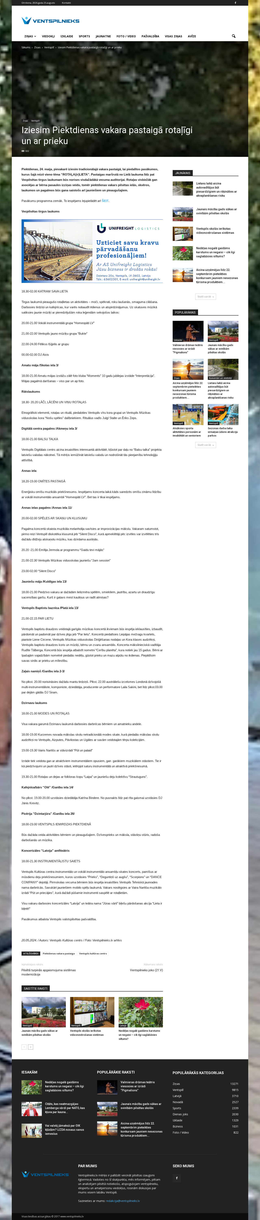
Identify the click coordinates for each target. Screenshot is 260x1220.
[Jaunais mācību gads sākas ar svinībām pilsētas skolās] (44, 1012)
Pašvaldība (150, 36)
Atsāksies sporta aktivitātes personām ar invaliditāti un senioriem (187, 432)
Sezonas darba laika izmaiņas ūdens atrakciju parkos (223, 432)
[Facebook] (235, 2)
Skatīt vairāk (204, 296)
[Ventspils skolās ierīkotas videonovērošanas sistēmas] (92, 1012)
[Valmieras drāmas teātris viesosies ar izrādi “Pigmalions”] (188, 331)
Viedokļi (48, 36)
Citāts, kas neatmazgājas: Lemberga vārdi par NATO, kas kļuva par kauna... (65, 1108)
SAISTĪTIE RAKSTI (35, 988)
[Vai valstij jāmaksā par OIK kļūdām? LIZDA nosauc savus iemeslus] (32, 1131)
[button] (233, 36)
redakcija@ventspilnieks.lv (123, 1201)
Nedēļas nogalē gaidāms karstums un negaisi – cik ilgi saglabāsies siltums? (139, 1034)
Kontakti (66, 2)
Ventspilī (35, 120)
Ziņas (28, 36)
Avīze (192, 36)
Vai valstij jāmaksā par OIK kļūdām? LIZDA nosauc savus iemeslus (64, 1129)
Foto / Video (126, 36)
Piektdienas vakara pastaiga (59, 953)
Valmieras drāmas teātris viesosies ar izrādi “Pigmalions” (188, 349)
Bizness (178, 1126)
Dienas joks (180, 1114)
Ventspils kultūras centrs (93, 953)
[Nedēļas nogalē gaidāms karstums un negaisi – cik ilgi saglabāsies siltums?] (141, 1012)
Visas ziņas (173, 36)
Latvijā (123, 1025)
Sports (84, 36)
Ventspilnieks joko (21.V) (146, 970)
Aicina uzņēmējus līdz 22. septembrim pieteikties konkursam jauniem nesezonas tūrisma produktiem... (188, 390)
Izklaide (67, 36)
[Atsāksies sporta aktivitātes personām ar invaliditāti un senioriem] (188, 414)
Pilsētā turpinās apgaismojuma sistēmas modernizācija (49, 972)
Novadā (178, 1102)
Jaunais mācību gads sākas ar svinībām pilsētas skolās (220, 349)
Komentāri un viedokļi (220, 378)
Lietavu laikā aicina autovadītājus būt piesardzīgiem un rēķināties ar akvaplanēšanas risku (220, 390)
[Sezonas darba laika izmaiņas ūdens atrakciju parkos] (223, 414)
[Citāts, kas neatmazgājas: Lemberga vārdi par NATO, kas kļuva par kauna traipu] (32, 1109)
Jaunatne (103, 36)
